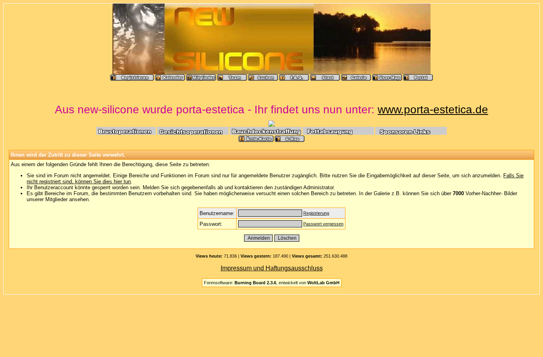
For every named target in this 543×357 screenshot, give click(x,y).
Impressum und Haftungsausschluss (272, 268)
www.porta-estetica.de (433, 109)
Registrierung (316, 213)
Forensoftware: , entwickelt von (271, 282)
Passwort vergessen (323, 223)
